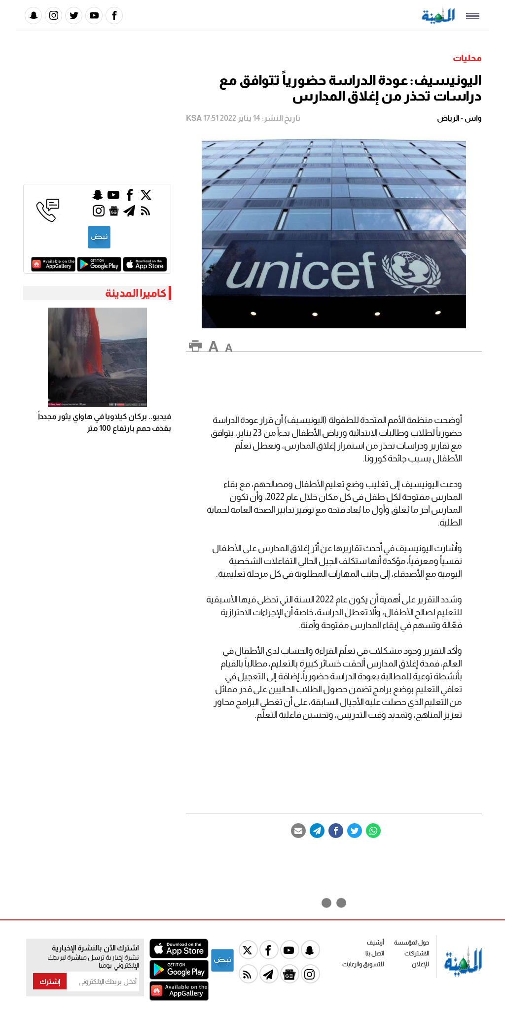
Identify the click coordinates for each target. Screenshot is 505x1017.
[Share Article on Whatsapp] (373, 830)
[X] (146, 197)
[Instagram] (53, 15)
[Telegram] (317, 830)
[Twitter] (73, 15)
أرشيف (375, 942)
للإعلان (420, 964)
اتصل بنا (374, 953)
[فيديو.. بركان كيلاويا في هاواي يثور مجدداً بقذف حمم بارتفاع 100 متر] (97, 357)
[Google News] (114, 213)
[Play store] (99, 269)
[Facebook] (114, 15)
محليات (467, 58)
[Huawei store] (53, 269)
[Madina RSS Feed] (145, 213)
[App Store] (145, 269)
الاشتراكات (416, 953)
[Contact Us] (48, 219)
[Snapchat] (33, 15)
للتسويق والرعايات (363, 964)
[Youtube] (94, 15)
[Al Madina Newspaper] (438, 21)
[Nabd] (99, 247)
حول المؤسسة (411, 942)
